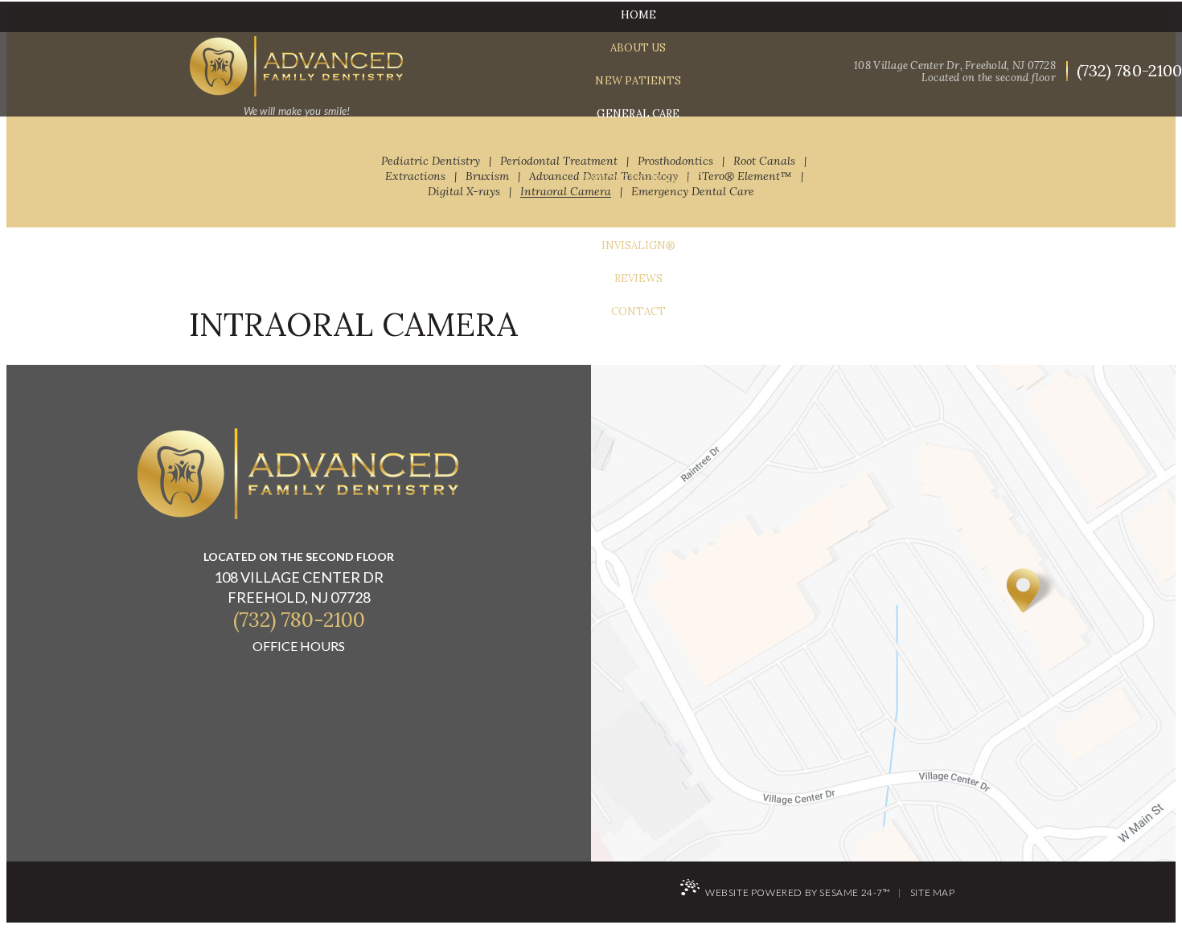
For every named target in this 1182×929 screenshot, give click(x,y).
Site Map (932, 892)
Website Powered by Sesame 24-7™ (798, 892)
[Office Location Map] (1031, 590)
